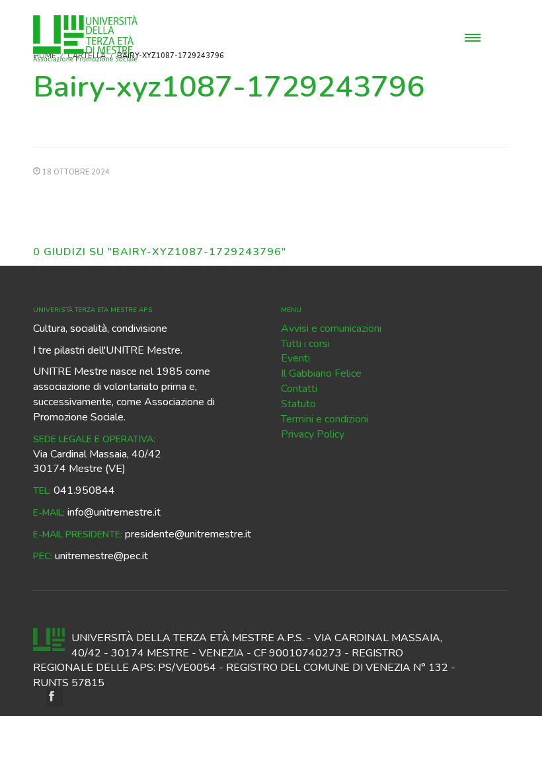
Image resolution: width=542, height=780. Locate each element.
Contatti (299, 388)
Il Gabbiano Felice (321, 373)
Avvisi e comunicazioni (331, 328)
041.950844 (84, 490)
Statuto (298, 404)
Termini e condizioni (324, 419)
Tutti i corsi (305, 343)
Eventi (295, 358)
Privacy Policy (312, 434)
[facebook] (54, 697)
